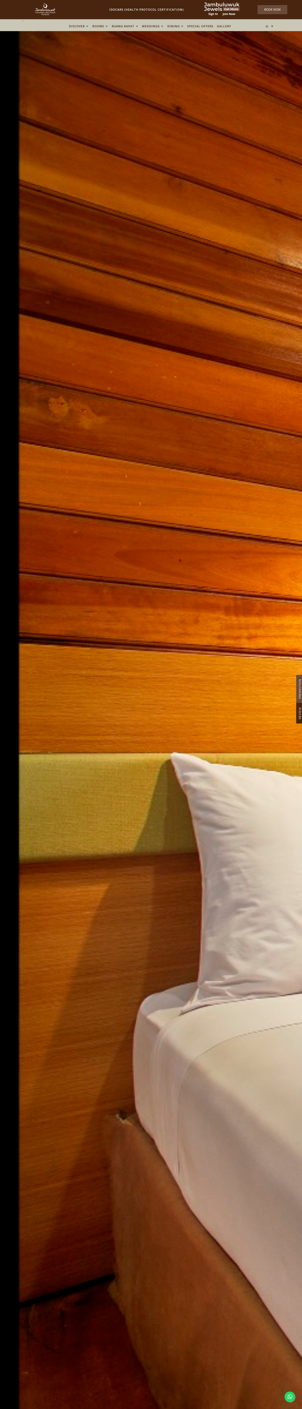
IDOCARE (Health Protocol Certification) (146, 10)
